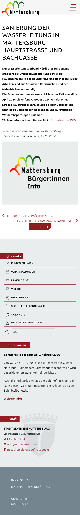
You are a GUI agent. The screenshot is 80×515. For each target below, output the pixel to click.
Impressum (19, 480)
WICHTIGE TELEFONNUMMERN (29, 306)
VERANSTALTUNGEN (23, 272)
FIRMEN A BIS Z (20, 280)
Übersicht (40, 226)
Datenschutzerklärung (30, 487)
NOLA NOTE (18, 314)
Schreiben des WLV (63, 120)
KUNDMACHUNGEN (22, 263)
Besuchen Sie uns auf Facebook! (27, 449)
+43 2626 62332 (17, 439)
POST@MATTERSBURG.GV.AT (22, 444)
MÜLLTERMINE (19, 297)
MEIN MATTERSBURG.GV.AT (26, 322)
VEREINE (16, 289)
